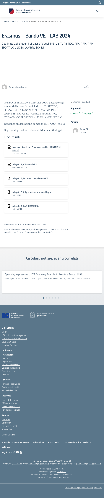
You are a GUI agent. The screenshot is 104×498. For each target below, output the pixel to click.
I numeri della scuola (11, 364)
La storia (5, 374)
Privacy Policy (54, 442)
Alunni (75, 113)
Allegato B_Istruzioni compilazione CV (30, 178)
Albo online (7, 429)
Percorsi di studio (9, 390)
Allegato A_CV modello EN (24, 164)
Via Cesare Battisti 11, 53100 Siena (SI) (55, 460)
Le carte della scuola (11, 367)
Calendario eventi (9, 426)
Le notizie (6, 419)
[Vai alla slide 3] (49, 298)
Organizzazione (8, 371)
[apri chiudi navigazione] (4, 11)
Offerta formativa (9, 403)
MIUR (4, 332)
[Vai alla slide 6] (58, 298)
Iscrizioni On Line (9, 345)
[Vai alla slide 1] (43, 298)
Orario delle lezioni (10, 400)
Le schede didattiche (11, 406)
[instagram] (21, 452)
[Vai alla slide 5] (55, 298)
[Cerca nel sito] (97, 11)
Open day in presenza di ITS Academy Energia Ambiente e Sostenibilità (43, 274)
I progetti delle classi (11, 409)
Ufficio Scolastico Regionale (14, 335)
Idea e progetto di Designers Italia (87, 487)
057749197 (17, 463)
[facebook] (14, 452)
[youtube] (17, 452)
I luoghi (5, 358)
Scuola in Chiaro (9, 341)
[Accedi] (99, 2)
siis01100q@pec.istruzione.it (89, 463)
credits (68, 487)
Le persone (7, 361)
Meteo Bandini (8, 434)
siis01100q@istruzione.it (39, 463)
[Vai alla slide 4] (52, 298)
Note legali (7, 447)
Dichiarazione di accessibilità (78, 442)
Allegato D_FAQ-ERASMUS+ (25, 206)
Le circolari (6, 422)
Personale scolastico (11, 383)
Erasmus (87, 113)
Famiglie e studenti (10, 387)
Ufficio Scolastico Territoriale (14, 338)
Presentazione (8, 354)
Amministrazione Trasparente (15, 442)
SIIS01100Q (61, 471)
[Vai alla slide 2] (46, 298)
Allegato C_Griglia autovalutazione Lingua (31, 192)
